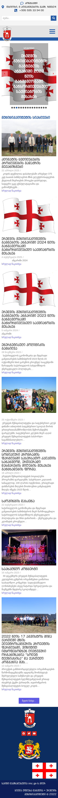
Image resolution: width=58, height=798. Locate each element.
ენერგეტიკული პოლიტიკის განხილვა (23, 346)
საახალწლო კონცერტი (20, 569)
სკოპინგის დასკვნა (18, 501)
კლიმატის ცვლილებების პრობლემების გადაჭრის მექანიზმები (21, 163)
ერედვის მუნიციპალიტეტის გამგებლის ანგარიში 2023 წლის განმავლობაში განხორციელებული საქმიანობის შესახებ (30, 76)
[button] (12, 107)
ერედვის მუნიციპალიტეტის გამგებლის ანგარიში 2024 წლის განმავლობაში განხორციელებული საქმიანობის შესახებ (28, 246)
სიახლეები (29, 48)
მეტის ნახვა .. (29, 700)
